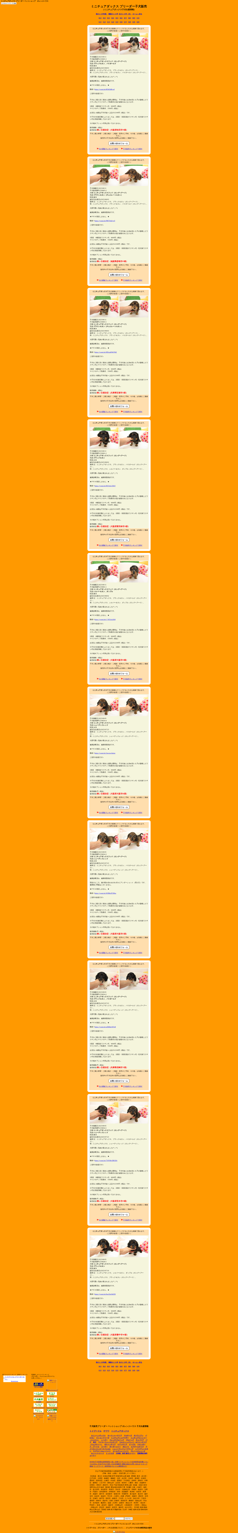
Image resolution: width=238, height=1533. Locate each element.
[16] (121, 22)
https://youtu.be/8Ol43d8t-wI (105, 89)
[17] (125, 22)
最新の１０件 (113, 14)
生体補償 (135, 1462)
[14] (112, 22)
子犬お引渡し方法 (108, 1464)
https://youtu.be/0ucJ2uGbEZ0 (105, 1294)
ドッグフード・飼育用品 (102, 1466)
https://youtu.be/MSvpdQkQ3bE (106, 352)
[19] (133, 22)
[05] (117, 18)
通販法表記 (126, 1464)
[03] (108, 18)
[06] (121, 18)
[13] (108, 22)
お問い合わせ (135, 1464)
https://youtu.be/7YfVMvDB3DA (106, 1160)
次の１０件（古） (125, 14)
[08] (129, 18)
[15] (117, 22)
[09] (133, 18)
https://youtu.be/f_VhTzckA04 (105, 619)
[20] (138, 22)
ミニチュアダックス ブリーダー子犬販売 (119, 6)
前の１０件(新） (102, 14)
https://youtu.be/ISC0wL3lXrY (105, 486)
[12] (104, 22)
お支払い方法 (96, 1464)
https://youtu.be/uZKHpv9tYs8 (105, 1027)
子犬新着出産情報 (101, 1462)
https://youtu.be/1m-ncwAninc (105, 753)
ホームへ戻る (137, 14)
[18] (129, 22)
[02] (104, 18)
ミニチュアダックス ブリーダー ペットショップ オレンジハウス (24, 1)
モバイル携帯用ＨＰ (119, 1466)
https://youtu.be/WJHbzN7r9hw (105, 893)
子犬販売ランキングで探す (132, 149)
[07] (125, 18)
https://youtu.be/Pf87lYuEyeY (105, 221)
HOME (92, 1462)
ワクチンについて (124, 1462)
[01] (100, 18)
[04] (112, 18)
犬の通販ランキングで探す (108, 149)
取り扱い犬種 (113, 1462)
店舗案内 (118, 1464)
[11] (100, 22)
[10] (138, 18)
